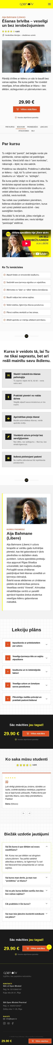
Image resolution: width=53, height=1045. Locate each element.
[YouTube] (8, 1023)
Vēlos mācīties (29, 109)
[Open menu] (49, 4)
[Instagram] (4, 1023)
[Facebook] (12, 1023)
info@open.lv (11, 1018)
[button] (24, 813)
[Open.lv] (26, 4)
